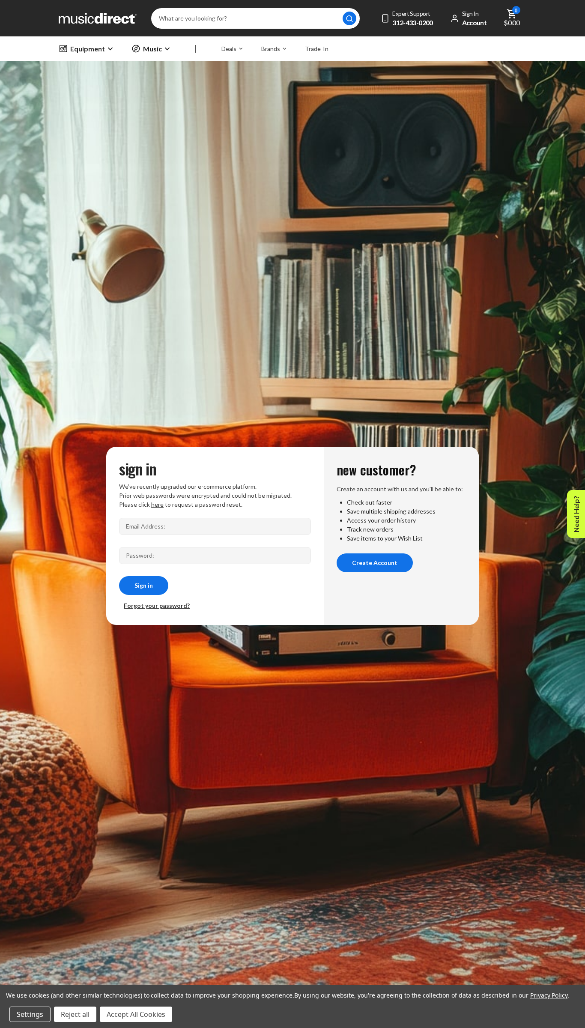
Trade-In (316, 48)
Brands (270, 48)
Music (152, 49)
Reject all (75, 1014)
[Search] (349, 18)
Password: (140, 555)
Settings (30, 1014)
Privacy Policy (548, 995)
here (157, 504)
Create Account (374, 562)
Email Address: (145, 526)
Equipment (87, 49)
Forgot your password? (157, 605)
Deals (228, 48)
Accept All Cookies (136, 1014)
